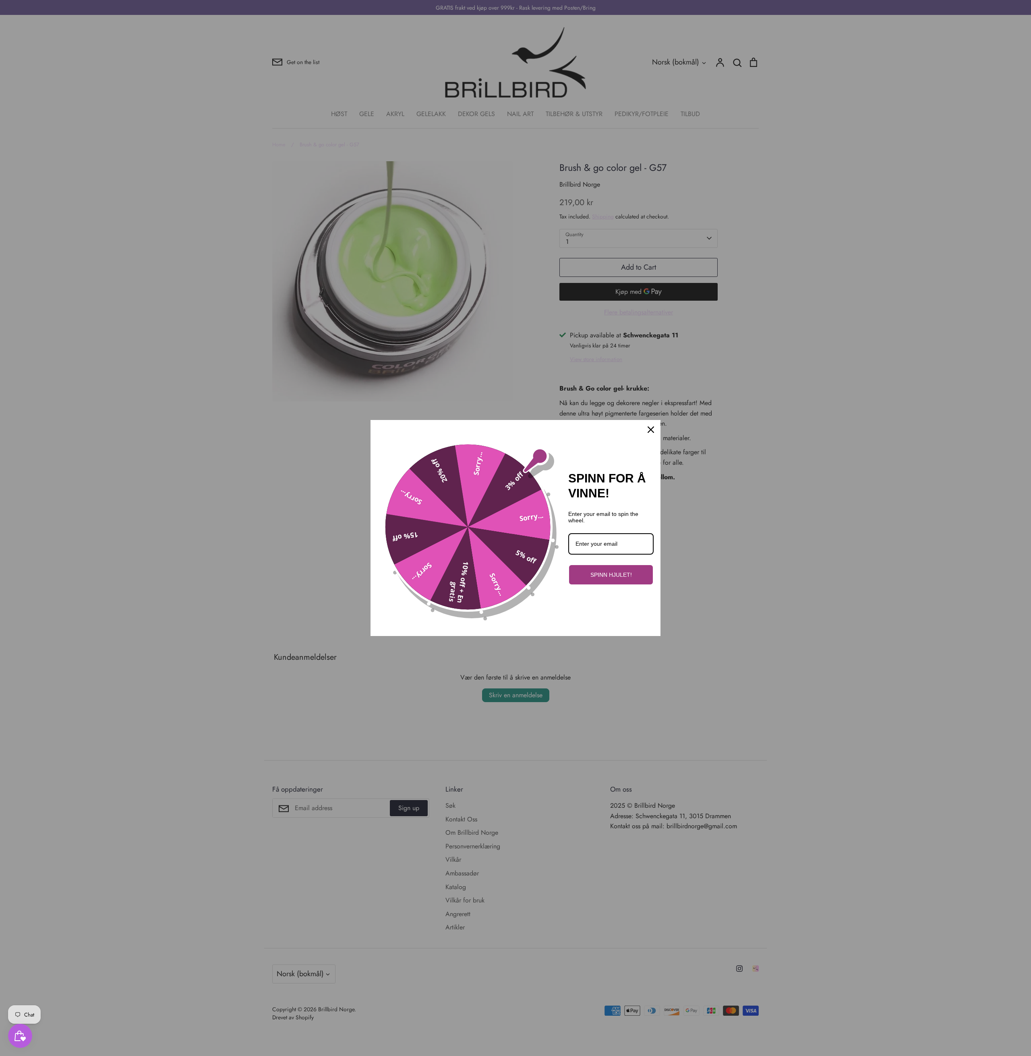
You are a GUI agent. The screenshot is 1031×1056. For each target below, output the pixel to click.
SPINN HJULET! (611, 575)
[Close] (650, 429)
